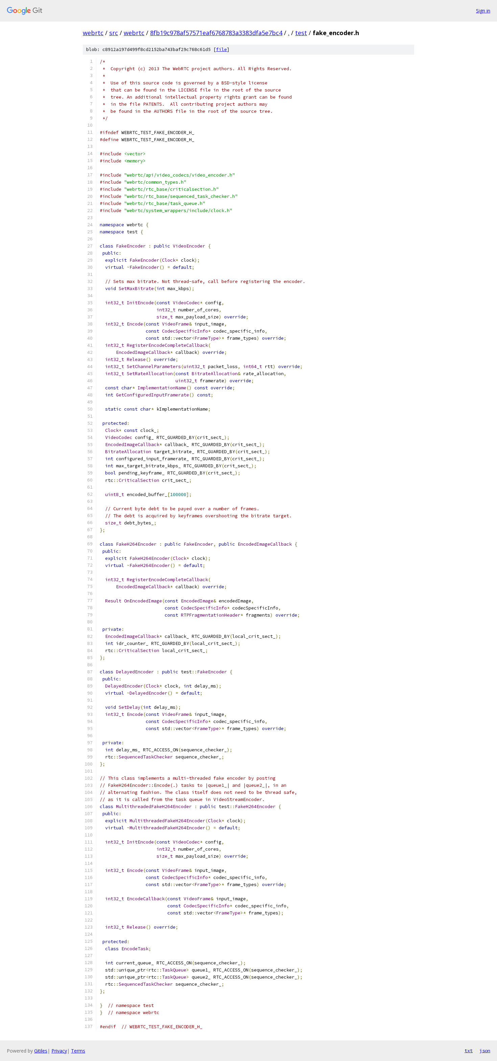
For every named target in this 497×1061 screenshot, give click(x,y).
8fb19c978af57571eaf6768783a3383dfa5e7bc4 (216, 33)
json (484, 1050)
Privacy (59, 1050)
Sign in (483, 10)
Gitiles (40, 1050)
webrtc (93, 33)
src (113, 33)
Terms (78, 1050)
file (221, 49)
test (301, 33)
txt (469, 1050)
